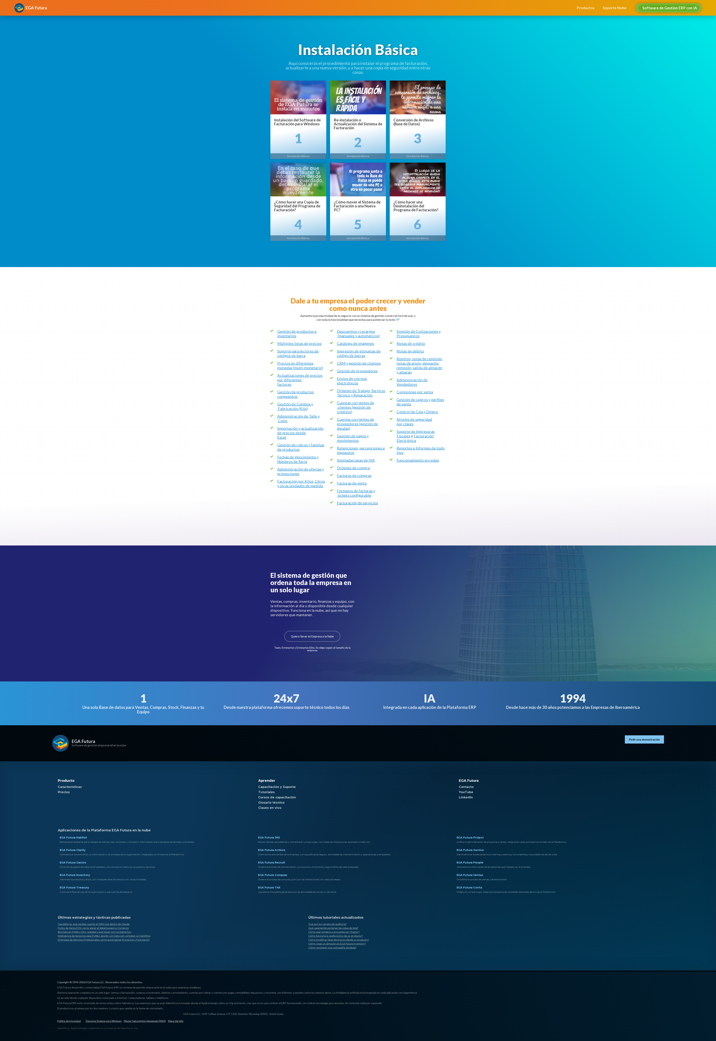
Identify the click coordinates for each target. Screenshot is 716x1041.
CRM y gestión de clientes (359, 363)
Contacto (466, 787)
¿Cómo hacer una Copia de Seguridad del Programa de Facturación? (297, 206)
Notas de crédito (411, 343)
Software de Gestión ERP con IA (669, 8)
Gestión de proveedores (357, 371)
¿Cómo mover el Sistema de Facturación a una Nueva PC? (357, 206)
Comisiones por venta (415, 392)
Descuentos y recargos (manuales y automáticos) (358, 333)
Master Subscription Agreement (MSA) (145, 1021)
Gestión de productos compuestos (295, 394)
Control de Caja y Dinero (417, 411)
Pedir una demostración (644, 739)
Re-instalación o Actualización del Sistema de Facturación (358, 124)
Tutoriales (266, 792)
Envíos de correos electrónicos (352, 380)
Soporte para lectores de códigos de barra (298, 353)
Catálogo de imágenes (355, 343)
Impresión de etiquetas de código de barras (359, 353)
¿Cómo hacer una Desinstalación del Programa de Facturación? (415, 206)
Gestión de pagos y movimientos (353, 438)
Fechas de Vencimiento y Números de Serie (298, 459)
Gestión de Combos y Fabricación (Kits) (295, 406)
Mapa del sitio (175, 1021)
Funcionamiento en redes (418, 460)
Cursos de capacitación (277, 797)
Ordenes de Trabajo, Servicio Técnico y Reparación (361, 392)
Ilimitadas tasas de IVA (356, 460)
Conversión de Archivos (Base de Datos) (413, 122)
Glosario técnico (271, 802)
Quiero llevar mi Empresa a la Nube (312, 636)
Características (70, 787)
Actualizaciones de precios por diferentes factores (299, 379)
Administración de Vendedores (412, 381)
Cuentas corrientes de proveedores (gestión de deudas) (357, 423)
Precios (64, 792)
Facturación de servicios (357, 503)
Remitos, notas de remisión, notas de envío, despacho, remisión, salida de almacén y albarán (420, 365)
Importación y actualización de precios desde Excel (300, 432)
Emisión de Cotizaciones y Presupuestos (419, 333)
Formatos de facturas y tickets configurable (356, 492)
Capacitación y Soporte (277, 787)
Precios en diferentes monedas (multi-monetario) (300, 365)
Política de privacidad (69, 1021)
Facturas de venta (352, 483)
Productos (585, 7)
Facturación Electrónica (415, 438)
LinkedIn (466, 797)
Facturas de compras (354, 475)
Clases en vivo (269, 808)
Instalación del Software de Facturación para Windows (297, 122)
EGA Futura (83, 741)
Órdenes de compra (353, 467)
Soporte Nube (614, 7)
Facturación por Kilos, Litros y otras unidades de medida (301, 483)
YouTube (466, 792)
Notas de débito (410, 351)
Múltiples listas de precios (299, 343)
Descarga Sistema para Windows (104, 1021)
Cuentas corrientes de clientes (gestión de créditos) (355, 407)
